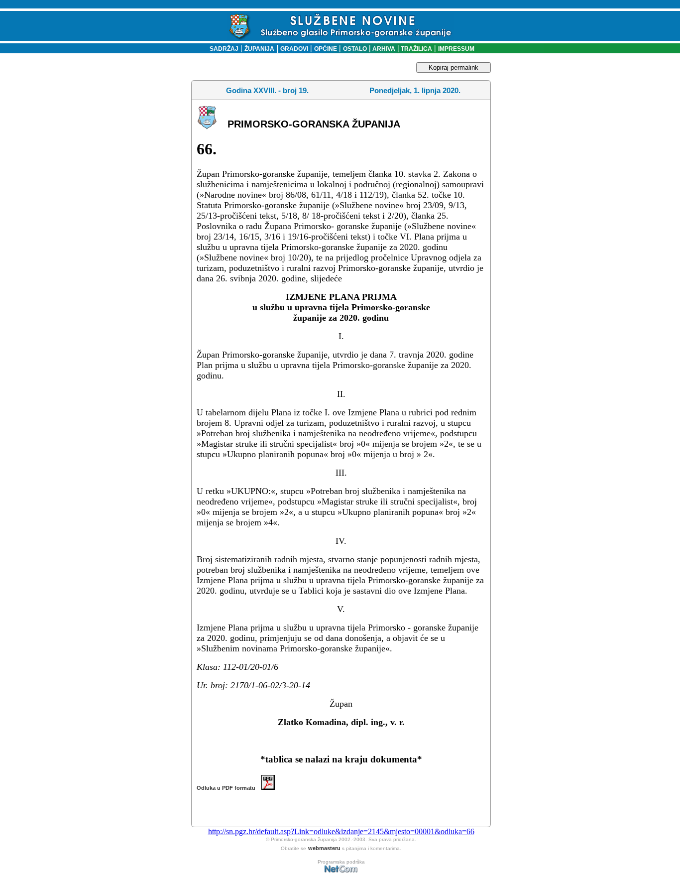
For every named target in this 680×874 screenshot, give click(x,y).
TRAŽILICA (415, 48)
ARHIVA (383, 48)
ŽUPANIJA (259, 48)
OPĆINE (325, 48)
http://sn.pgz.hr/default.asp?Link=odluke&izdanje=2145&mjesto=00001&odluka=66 (341, 831)
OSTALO (355, 48)
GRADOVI (294, 48)
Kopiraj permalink (453, 67)
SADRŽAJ (221, 48)
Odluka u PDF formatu (229, 788)
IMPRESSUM (456, 48)
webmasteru (324, 848)
